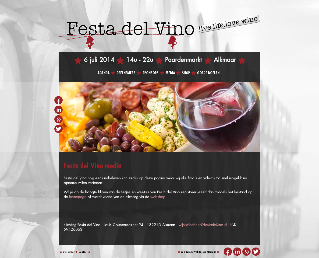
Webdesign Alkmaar (204, 252)
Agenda (104, 73)
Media (170, 73)
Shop (186, 73)
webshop (157, 197)
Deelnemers (126, 73)
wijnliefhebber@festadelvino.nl (203, 225)
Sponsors (150, 73)
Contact (82, 252)
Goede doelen (208, 73)
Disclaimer (69, 252)
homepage (77, 197)
